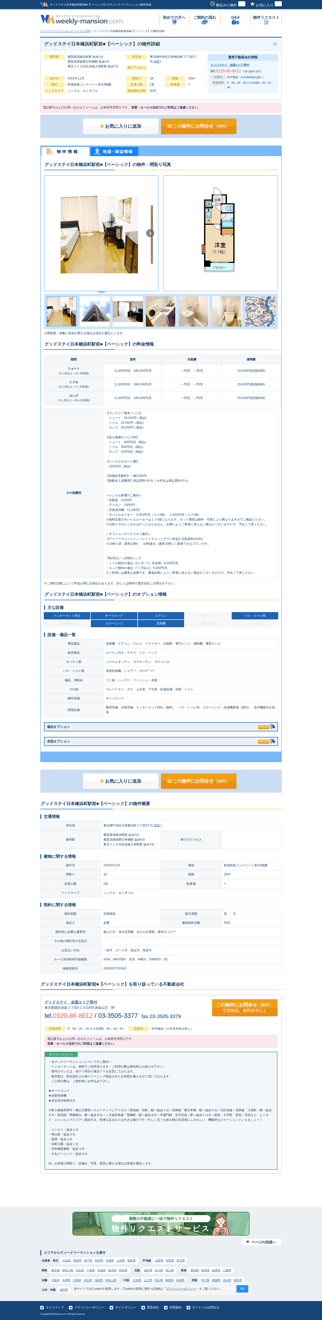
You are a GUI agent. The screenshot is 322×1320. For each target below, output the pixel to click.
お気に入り (264, 5)
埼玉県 (80, 1270)
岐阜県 (216, 1270)
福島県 (131, 1260)
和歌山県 (110, 1280)
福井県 (148, 1270)
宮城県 (110, 1260)
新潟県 (181, 1260)
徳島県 (238, 1280)
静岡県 (205, 1270)
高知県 (227, 1280)
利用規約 (176, 1307)
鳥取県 (170, 1280)
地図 (156, 61)
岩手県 (88, 1260)
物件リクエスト (266, 17)
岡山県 (159, 1280)
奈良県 (88, 1280)
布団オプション (58, 741)
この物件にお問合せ (201, 126)
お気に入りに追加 (123, 126)
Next (150, 233)
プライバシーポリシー (89, 1307)
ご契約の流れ (204, 17)
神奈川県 (67, 1270)
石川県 (159, 1270)
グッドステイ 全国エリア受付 (230, 64)
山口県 (148, 1280)
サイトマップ (55, 1307)
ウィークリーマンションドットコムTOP (65, 31)
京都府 (77, 1280)
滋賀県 (99, 1280)
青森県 (77, 1260)
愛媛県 (216, 1280)
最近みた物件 (226, 5)
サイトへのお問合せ (205, 1307)
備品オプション (58, 727)
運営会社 (153, 1307)
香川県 (205, 1280)
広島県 (137, 1280)
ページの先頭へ (263, 1242)
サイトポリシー (125, 1307)
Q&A (235, 17)
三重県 (227, 1270)
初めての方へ (174, 17)
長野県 (170, 1260)
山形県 (120, 1260)
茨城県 (101, 1270)
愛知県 (194, 1270)
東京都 (55, 1270)
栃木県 (112, 1270)
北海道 (66, 1260)
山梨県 (159, 1260)
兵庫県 (66, 1280)
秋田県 (99, 1260)
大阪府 (55, 1280)
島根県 (180, 1280)
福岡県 (64, 1289)
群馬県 (123, 1270)
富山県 (170, 1270)
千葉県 (91, 1270)
